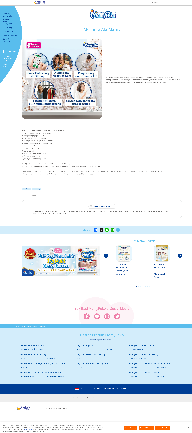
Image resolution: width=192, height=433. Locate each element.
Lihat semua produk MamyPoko (100, 340)
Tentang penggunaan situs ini (104, 397)
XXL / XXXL (24, 367)
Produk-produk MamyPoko (7, 22)
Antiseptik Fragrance (28, 376)
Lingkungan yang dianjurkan (125, 397)
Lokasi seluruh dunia (85, 397)
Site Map (97, 388)
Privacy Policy (27, 429)
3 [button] (138, 286)
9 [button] (149, 286)
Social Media (12, 51)
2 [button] (136, 286)
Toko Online (8, 31)
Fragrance (134, 367)
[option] (124, 260)
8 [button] (147, 286)
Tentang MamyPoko (7, 15)
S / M (23, 358)
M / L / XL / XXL (107, 349)
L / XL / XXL (51, 358)
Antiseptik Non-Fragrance (55, 376)
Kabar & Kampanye (7, 40)
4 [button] (140, 286)
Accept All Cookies (162, 428)
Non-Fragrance (161, 367)
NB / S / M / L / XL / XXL (138, 358)
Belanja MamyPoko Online (9, 59)
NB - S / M (79, 358)
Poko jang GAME (6, 66)
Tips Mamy (7, 28)
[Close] (189, 427)
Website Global (122, 388)
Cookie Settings (130, 428)
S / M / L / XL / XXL (137, 349)
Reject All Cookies (146, 428)
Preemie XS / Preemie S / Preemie (32, 349)
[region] (96, 427)
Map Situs (73, 397)
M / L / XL (79, 367)
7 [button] (145, 286)
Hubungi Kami (109, 388)
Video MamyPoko (10, 35)
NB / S (78, 349)
